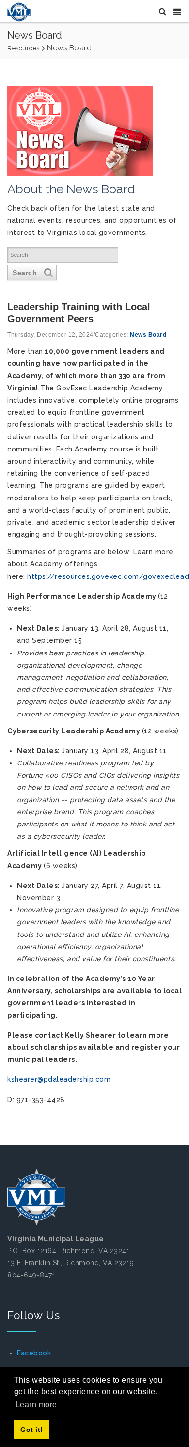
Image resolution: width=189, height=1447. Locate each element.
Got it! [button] (31, 1429)
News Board (148, 334)
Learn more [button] (36, 1404)
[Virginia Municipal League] (19, 12)
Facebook (34, 1353)
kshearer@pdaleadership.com (58, 1079)
